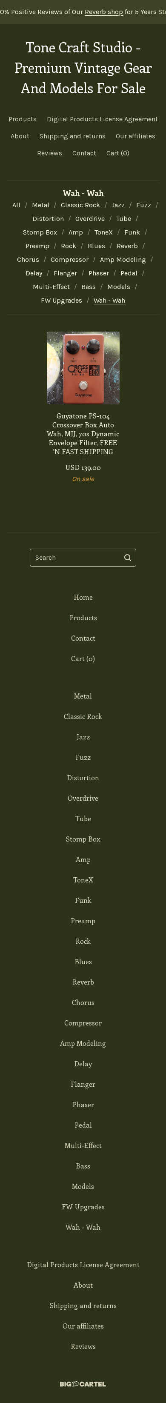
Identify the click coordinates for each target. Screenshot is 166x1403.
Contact (84, 153)
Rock (68, 246)
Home (83, 597)
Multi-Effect (51, 287)
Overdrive (90, 219)
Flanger (65, 273)
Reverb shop (97, 12)
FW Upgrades (61, 300)
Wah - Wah (109, 300)
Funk (132, 232)
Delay (34, 273)
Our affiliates (135, 136)
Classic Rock (80, 205)
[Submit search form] (128, 558)
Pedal (128, 273)
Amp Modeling (123, 259)
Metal (40, 205)
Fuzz (143, 205)
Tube (123, 219)
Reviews (49, 153)
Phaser (99, 273)
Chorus (28, 259)
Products (23, 119)
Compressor (70, 259)
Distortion (48, 219)
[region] (83, 12)
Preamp (37, 246)
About (20, 136)
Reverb (127, 246)
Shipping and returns (73, 136)
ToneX (103, 232)
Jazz (118, 205)
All (16, 205)
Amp (76, 232)
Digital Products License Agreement (102, 119)
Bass (88, 287)
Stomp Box (40, 232)
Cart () (117, 153)
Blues (96, 246)
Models (118, 287)
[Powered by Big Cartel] (83, 1384)
